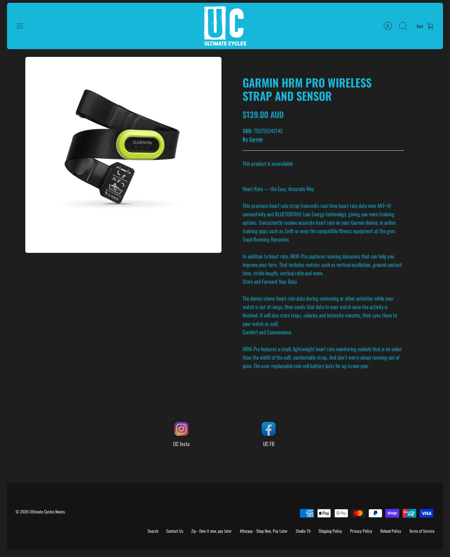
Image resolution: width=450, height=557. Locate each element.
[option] (123, 155)
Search (153, 531)
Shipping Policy (330, 531)
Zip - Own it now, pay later (211, 531)
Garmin (256, 139)
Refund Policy (390, 531)
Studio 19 (303, 531)
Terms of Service (422, 531)
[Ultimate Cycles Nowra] (225, 26)
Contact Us (174, 531)
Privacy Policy (361, 531)
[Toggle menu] (23, 26)
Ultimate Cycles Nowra (47, 512)
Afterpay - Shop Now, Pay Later (264, 531)
